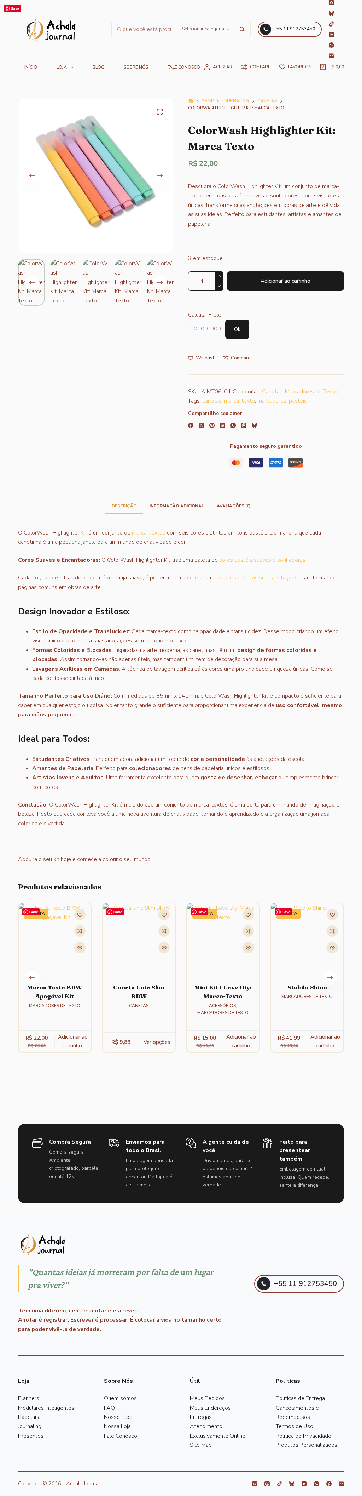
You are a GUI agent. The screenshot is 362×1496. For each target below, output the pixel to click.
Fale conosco (184, 67)
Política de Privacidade (303, 1436)
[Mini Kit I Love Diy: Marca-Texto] (223, 939)
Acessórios (222, 1006)
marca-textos (148, 533)
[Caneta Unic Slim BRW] (139, 939)
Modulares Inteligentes (46, 1408)
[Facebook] (190, 425)
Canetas (272, 391)
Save (15, 8)
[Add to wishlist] (80, 914)
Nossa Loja (117, 1426)
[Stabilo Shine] (307, 939)
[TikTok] (331, 24)
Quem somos (120, 1398)
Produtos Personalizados (306, 1445)
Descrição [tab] (124, 506)
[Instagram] (331, 2)
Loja (62, 67)
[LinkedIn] (222, 425)
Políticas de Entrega (300, 1398)
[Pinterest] (212, 425)
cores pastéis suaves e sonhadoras (262, 560)
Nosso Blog (118, 1417)
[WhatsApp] (331, 45)
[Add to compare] (80, 931)
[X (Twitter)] (201, 425)
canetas (212, 401)
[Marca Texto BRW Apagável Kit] (55, 939)
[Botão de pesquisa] (241, 29)
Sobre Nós (136, 67)
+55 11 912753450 (294, 29)
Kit (84, 533)
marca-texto (239, 401)
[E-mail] (331, 55)
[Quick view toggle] (80, 947)
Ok (237, 329)
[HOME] (190, 101)
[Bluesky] (331, 13)
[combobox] (145, 29)
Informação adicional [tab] (177, 506)
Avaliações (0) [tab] (234, 506)
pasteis (298, 401)
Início (30, 67)
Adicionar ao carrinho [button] (73, 1042)
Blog (98, 67)
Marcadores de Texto (311, 391)
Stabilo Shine (307, 987)
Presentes (30, 1436)
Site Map (201, 1445)
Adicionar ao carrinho (285, 280)
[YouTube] (331, 34)
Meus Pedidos (207, 1398)
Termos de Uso (294, 1426)
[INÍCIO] (51, 30)
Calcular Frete (204, 314)
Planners (28, 1398)
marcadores (271, 401)
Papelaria (29, 1417)
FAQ (109, 1408)
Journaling (29, 1426)
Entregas (201, 1417)
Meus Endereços (210, 1408)
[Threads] (243, 425)
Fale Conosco (120, 1436)
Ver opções (157, 1042)
